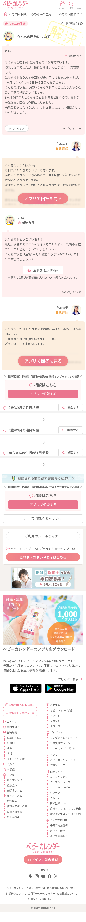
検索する (73, 407)
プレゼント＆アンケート (64, 737)
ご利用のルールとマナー (43, 535)
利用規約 (33, 899)
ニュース (12, 721)
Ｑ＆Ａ (11, 764)
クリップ (18, 128)
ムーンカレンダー (60, 777)
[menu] (80, 5)
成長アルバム (14, 795)
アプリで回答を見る (43, 198)
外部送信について (16, 893)
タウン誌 (55, 726)
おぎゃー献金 (57, 830)
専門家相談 (19, 14)
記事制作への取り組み (21, 704)
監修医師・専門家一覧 (21, 713)
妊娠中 (11, 743)
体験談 (11, 769)
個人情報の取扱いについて (62, 887)
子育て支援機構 (59, 825)
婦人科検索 (13, 817)
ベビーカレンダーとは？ (20, 887)
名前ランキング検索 (61, 710)
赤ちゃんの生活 (41, 14)
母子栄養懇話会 (59, 836)
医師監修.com (58, 803)
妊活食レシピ (14, 790)
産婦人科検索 (14, 811)
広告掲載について (67, 893)
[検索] (71, 5)
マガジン (55, 721)
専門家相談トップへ (46, 518)
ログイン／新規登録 (43, 859)
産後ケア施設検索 (17, 806)
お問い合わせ (47, 899)
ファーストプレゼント (62, 748)
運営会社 (40, 887)
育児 (9, 753)
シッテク (55, 792)
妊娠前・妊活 (14, 737)
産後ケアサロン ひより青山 (65, 808)
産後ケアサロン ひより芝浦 (65, 813)
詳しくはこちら (68, 679)
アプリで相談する (43, 393)
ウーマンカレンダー (61, 782)
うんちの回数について (70, 14)
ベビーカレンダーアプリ (64, 760)
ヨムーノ (55, 798)
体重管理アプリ (59, 765)
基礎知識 (12, 732)
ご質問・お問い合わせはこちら (43, 557)
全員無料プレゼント (61, 743)
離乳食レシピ (14, 779)
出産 (9, 748)
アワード (55, 715)
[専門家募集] (42, 578)
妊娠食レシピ (14, 785)
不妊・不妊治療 (16, 759)
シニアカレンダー (60, 787)
